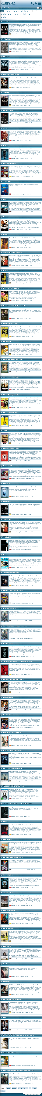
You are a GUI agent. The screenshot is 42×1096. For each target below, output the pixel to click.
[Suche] (32, 3)
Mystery (22, 69)
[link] (21, 3)
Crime (17, 34)
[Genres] (35, 3)
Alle (2, 11)
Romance (23, 176)
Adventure (18, 211)
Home (15, 3)
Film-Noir (18, 656)
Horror (17, 283)
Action (17, 123)
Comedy (23, 478)
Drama (21, 34)
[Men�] (39, 3)
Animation (22, 123)
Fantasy (22, 265)
